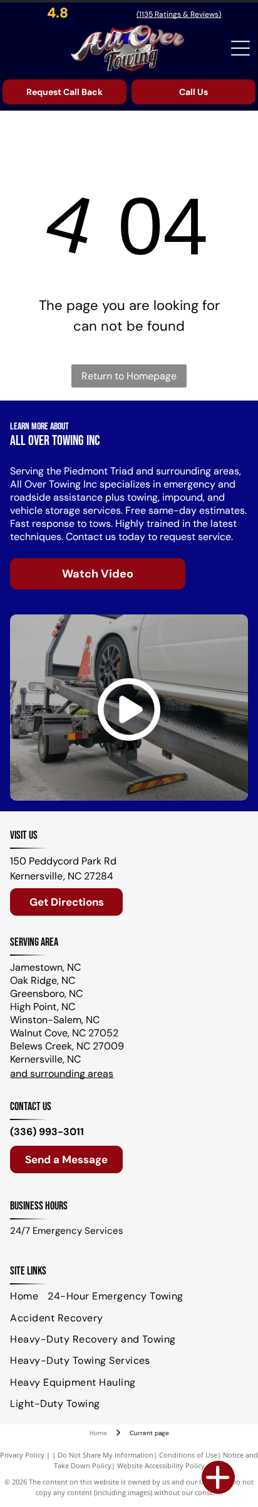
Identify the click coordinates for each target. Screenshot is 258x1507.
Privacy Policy (22, 1454)
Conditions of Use (188, 1454)
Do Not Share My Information (105, 1454)
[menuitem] (29, 1296)
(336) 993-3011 (47, 1131)
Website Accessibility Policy (161, 1465)
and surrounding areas (61, 1073)
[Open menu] (240, 48)
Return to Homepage (129, 376)
